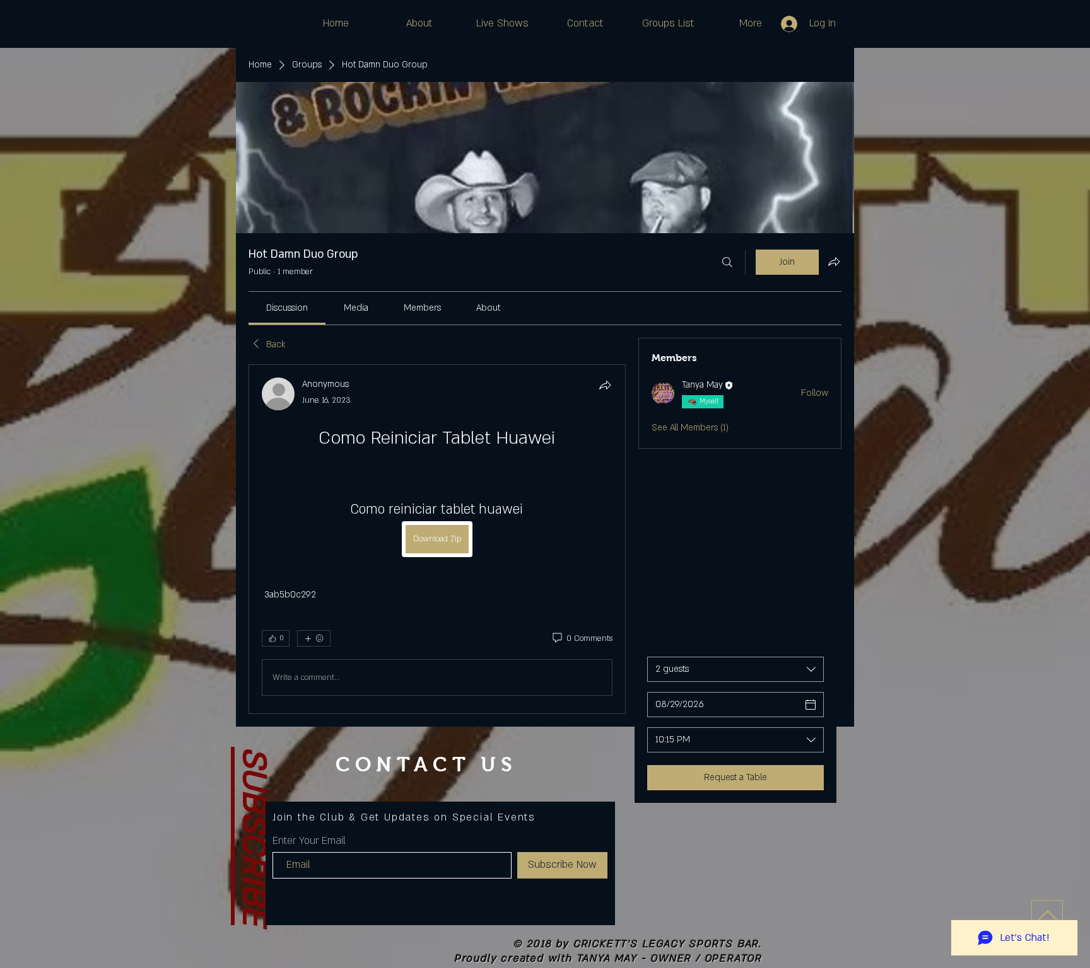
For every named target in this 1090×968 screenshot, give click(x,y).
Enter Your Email (309, 840)
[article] (437, 539)
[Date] (810, 704)
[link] (287, 308)
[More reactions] (314, 638)
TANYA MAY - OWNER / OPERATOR (669, 958)
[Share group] (833, 261)
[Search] (727, 262)
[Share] (604, 385)
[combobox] (735, 669)
